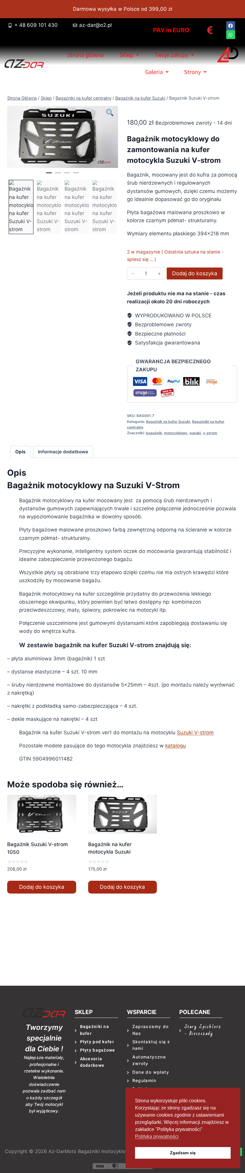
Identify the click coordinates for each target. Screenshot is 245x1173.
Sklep (126, 55)
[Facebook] (230, 25)
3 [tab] (67, 175)
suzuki (195, 433)
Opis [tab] (20, 452)
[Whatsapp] (230, 34)
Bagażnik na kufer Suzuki (168, 421)
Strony (192, 72)
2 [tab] (58, 175)
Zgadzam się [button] (183, 1152)
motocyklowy (175, 433)
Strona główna (85, 55)
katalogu (175, 746)
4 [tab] (76, 175)
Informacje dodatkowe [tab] (63, 452)
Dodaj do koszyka (194, 273)
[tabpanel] (62, 137)
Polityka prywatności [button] (157, 1136)
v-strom (210, 433)
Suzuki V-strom (195, 732)
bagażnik (154, 433)
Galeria (154, 72)
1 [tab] (49, 175)
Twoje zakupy (171, 55)
